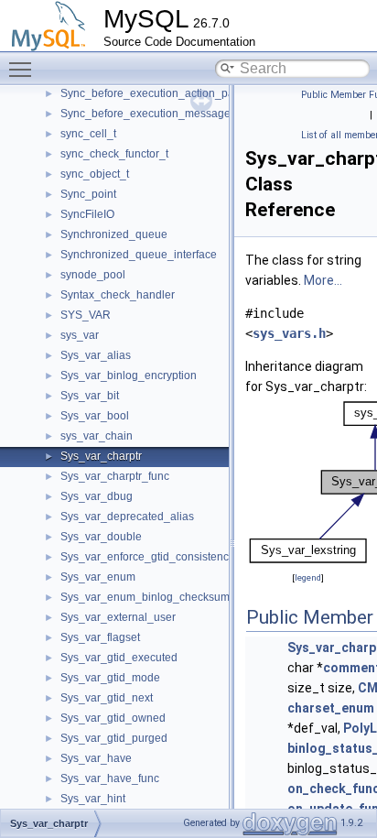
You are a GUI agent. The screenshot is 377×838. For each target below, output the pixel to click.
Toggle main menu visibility (23, 68)
